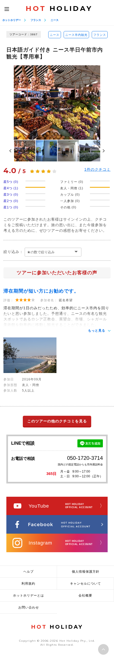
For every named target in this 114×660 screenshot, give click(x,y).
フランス (35, 20)
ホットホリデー (11, 20)
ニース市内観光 (76, 34)
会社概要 (85, 595)
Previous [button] (10, 150)
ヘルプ (28, 571)
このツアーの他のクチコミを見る (57, 421)
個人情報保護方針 (85, 571)
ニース (55, 20)
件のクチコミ (97, 169)
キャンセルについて (85, 583)
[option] (57, 102)
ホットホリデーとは (28, 595)
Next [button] (104, 150)
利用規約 (28, 583)
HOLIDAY (59, 8)
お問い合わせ (28, 607)
